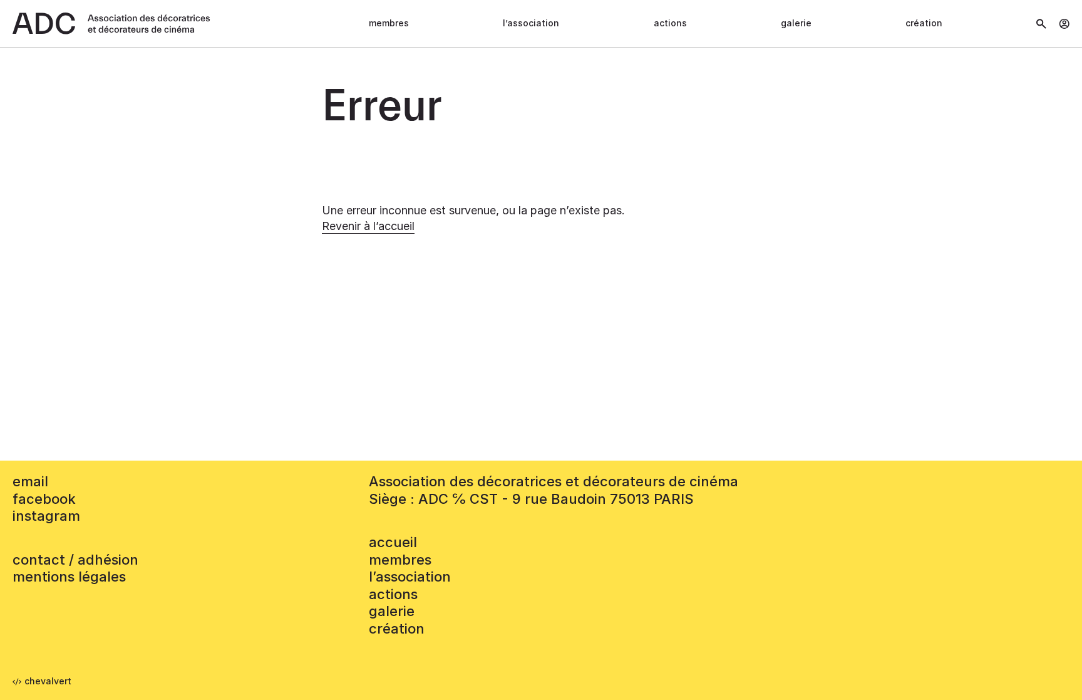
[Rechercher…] (1041, 24)
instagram (46, 516)
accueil (393, 542)
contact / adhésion (75, 559)
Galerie (796, 23)
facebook (44, 499)
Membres (389, 23)
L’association (531, 23)
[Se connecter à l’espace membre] (1064, 24)
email (30, 481)
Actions (670, 23)
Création (923, 23)
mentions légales (69, 576)
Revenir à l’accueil (368, 225)
